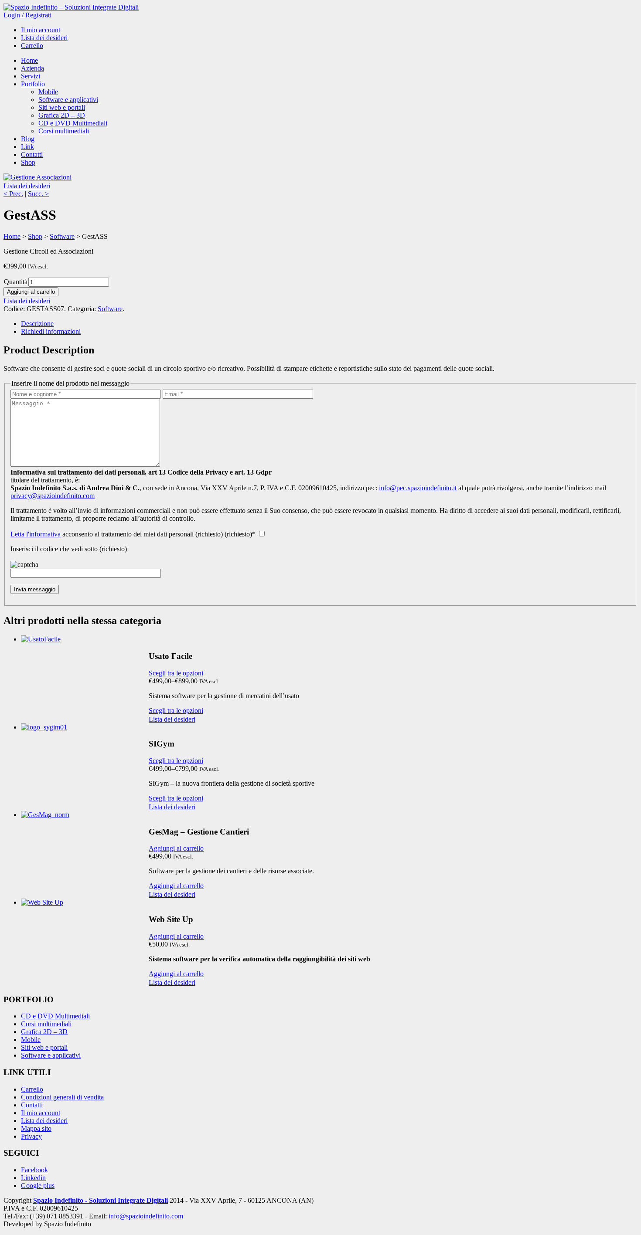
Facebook (34, 1170)
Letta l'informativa (35, 534)
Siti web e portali (61, 107)
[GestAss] (37, 177)
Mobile (48, 91)
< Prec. (13, 193)
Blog (27, 138)
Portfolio (33, 84)
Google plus (38, 1185)
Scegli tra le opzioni (176, 673)
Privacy (31, 1136)
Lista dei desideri (44, 37)
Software (62, 236)
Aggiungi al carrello (31, 291)
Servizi (30, 76)
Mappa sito (36, 1128)
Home (29, 60)
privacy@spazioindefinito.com (52, 495)
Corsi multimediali (63, 131)
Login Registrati (27, 15)
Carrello (32, 45)
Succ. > (38, 193)
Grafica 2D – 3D (61, 115)
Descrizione (37, 323)
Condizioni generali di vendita (62, 1097)
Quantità (15, 281)
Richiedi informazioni (51, 331)
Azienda (32, 68)
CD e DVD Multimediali (72, 123)
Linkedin (33, 1177)
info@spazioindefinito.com (146, 1216)
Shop (28, 162)
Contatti (32, 154)
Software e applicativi (68, 99)
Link (27, 146)
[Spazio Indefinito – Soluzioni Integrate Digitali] (71, 7)
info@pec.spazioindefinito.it (418, 488)
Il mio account (40, 30)
